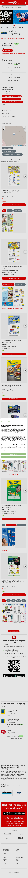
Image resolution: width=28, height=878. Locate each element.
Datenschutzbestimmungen (20, 419)
